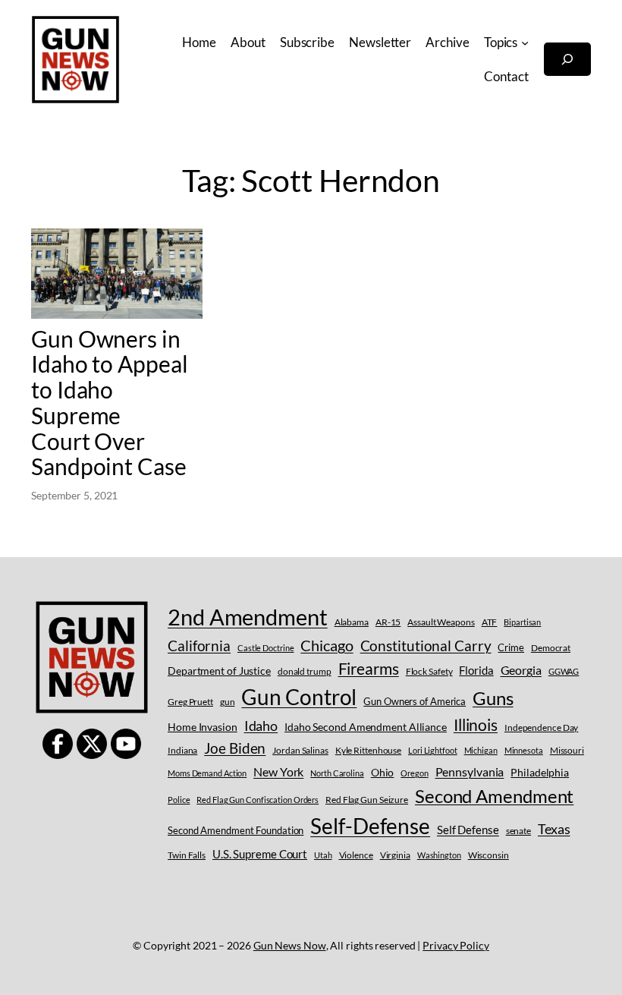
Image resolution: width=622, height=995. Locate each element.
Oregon (414, 773)
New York (278, 771)
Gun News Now (289, 945)
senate (518, 831)
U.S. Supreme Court (259, 854)
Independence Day (541, 727)
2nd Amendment (248, 616)
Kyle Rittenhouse (368, 750)
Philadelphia (539, 772)
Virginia (395, 855)
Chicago (326, 645)
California (199, 645)
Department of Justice (219, 670)
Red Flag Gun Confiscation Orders (257, 800)
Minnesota (523, 750)
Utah (323, 855)
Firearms (368, 669)
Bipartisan (522, 622)
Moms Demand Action (207, 773)
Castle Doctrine (265, 648)
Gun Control (299, 697)
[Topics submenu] (525, 42)
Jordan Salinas (300, 750)
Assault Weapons (441, 622)
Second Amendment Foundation (235, 830)
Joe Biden (234, 748)
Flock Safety (429, 671)
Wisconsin (488, 855)
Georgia (521, 670)
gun (227, 701)
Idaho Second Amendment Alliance (365, 726)
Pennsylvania (469, 771)
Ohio (382, 772)
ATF (490, 622)
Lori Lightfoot (432, 750)
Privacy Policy (456, 945)
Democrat (550, 647)
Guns (493, 698)
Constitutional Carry (426, 645)
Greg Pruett (190, 702)
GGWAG (564, 671)
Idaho (261, 725)
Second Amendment (494, 796)
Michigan (481, 750)
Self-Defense (370, 826)
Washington (439, 855)
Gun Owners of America (414, 701)
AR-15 (388, 622)
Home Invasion (202, 726)
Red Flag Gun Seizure (366, 800)
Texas (554, 828)
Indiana (182, 750)
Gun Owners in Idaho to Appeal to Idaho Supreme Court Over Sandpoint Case (109, 403)
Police (179, 800)
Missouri (567, 750)
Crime (511, 647)
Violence (356, 855)
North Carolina (337, 773)
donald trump (304, 671)
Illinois (476, 724)
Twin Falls (187, 855)
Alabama (352, 622)
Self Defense (468, 829)
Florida (476, 670)
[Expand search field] (567, 59)
